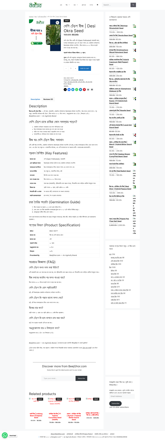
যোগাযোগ (112, 434)
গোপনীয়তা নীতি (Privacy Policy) (84, 434)
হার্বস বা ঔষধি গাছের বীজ (117, 303)
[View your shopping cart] (97, 5)
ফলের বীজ (113, 283)
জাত (75, 5)
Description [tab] (35, 99)
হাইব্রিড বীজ (114, 264)
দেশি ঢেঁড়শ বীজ (81, 82)
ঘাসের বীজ (113, 274)
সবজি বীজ (81, 80)
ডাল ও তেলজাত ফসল (116, 277)
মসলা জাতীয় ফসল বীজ (117, 293)
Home (31, 17)
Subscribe (81, 378)
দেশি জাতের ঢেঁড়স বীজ (72, 82)
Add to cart (84, 68)
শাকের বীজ (113, 296)
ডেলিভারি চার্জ (70, 434)
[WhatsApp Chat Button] (5, 435)
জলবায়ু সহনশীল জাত (116, 258)
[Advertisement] (122, 342)
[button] (57, 22)
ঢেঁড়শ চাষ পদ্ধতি (86, 348)
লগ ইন (91, 5)
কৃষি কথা (84, 5)
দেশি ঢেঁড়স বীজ (88, 82)
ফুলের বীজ (113, 287)
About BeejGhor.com (58, 434)
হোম (61, 5)
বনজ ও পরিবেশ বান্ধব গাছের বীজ (119, 290)
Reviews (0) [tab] (48, 99)
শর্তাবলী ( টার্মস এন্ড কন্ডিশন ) (101, 434)
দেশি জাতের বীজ (42, 17)
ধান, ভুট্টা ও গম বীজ (116, 280)
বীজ (67, 5)
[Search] (133, 5)
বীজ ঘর (69, 84)
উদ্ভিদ (112, 271)
